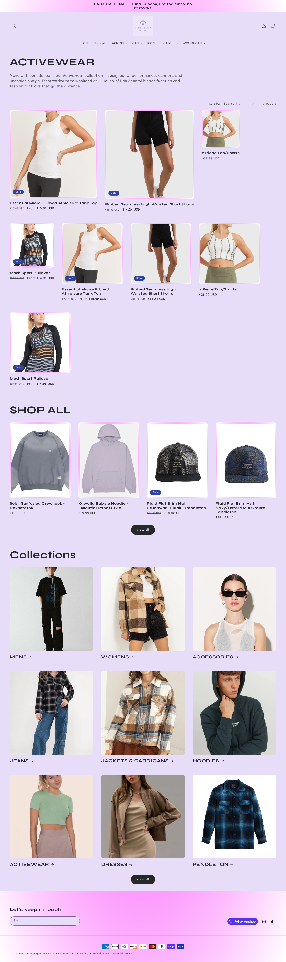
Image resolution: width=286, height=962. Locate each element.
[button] (14, 26)
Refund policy (101, 953)
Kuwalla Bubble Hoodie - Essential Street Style (103, 506)
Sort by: (214, 103)
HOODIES (206, 761)
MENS (18, 657)
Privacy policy (80, 953)
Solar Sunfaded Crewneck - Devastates (37, 506)
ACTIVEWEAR (29, 864)
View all (143, 529)
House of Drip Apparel (32, 954)
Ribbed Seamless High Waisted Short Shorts (149, 204)
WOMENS (115, 657)
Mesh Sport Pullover (30, 273)
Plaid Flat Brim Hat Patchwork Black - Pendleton (176, 506)
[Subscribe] (75, 921)
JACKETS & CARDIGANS (134, 761)
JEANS (19, 761)
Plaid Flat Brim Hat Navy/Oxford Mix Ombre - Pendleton (242, 508)
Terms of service (122, 953)
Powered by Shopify (57, 954)
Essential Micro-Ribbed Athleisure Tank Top (53, 203)
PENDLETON (211, 864)
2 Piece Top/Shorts (221, 153)
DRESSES (114, 864)
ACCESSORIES (213, 657)
